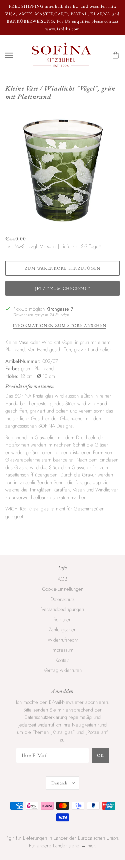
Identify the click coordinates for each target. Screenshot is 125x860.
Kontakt (62, 660)
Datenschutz (63, 599)
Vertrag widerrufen (63, 670)
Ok (100, 755)
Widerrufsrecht (63, 640)
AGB (62, 579)
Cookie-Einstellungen (62, 589)
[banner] (61, 54)
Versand (48, 246)
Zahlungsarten (62, 629)
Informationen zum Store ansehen (59, 325)
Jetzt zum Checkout (62, 288)
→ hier (88, 845)
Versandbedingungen (62, 609)
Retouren (62, 619)
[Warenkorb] (116, 55)
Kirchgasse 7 (59, 309)
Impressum (62, 650)
